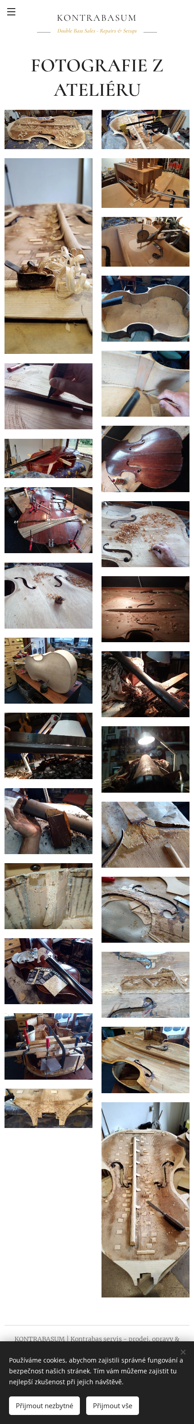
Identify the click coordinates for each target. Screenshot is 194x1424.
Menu (11, 11)
